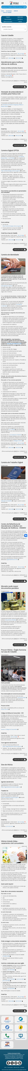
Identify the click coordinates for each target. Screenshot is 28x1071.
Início (2, 11)
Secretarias (9, 11)
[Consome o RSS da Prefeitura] (19, 1063)
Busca (25, 3)
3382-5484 (11, 58)
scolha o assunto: (6, 26)
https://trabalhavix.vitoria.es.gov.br (10, 797)
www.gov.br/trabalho (6, 501)
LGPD (5, 1067)
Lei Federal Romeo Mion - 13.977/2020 (12, 157)
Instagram (16, 1063)
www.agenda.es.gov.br (6, 285)
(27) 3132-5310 (9, 826)
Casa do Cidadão (7, 12)
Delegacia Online (18, 440)
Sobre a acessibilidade (23, 3)
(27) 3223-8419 (11, 988)
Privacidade (10, 1067)
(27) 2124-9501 (20, 979)
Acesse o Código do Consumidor (9, 729)
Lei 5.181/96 (12, 429)
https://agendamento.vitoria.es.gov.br (12, 746)
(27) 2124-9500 (11, 979)
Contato (22, 1067)
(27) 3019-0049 (11, 969)
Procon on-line (4, 709)
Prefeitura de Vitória (14, 3)
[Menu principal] (2, 3)
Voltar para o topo (18, 86)
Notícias (20, 21)
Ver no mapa (21, 53)
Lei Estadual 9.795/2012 (16, 434)
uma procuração (22, 697)
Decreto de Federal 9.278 (14, 343)
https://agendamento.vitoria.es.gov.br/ (10, 787)
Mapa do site (16, 1067)
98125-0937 (19, 58)
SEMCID (16, 11)
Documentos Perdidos (10, 620)
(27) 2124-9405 (6, 980)
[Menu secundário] (25, 7)
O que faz (8, 17)
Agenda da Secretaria (8, 21)
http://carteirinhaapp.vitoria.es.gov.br (10, 170)
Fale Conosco (20, 19)
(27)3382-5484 (6, 956)
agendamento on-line (12, 559)
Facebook (8, 1063)
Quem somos (20, 17)
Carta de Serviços (7, 19)
